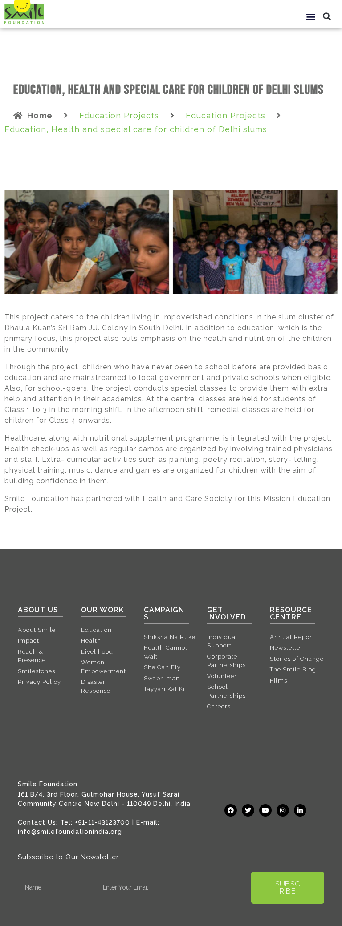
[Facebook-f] (230, 810)
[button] (311, 16)
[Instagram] (283, 810)
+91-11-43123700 (102, 822)
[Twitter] (248, 810)
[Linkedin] (300, 810)
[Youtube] (265, 810)
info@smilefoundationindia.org (70, 831)
